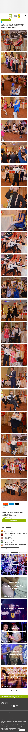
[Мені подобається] (3, 507)
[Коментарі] (4, 507)
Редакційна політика (9, 729)
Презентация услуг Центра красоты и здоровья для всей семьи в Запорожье (14, 586)
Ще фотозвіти (14, 690)
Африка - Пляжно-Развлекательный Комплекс (14, 631)
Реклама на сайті (4, 699)
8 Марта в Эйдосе (7, 537)
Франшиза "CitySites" (4, 702)
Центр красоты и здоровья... (7, 596)
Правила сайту (13, 728)
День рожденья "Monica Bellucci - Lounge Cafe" (14, 676)
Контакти (12, 708)
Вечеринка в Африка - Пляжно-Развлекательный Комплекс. (14, 609)
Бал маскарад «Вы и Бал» (14, 654)
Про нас (9, 708)
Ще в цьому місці (9, 548)
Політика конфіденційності (6, 728)
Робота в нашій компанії (5, 701)
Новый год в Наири (14, 564)
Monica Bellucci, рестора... (7, 686)
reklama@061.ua (21, 712)
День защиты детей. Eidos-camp (11, 540)
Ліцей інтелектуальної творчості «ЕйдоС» (12, 512)
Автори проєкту (17, 708)
